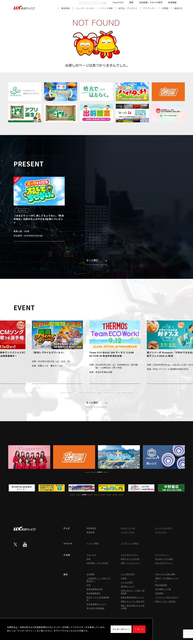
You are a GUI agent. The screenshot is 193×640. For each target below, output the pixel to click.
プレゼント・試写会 (130, 543)
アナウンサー (149, 8)
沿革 (89, 585)
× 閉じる (139, 629)
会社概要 (91, 574)
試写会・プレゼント (127, 8)
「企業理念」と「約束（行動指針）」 (98, 579)
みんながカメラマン (130, 554)
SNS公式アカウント (164, 563)
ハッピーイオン (128, 532)
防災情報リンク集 (163, 589)
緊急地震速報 (161, 585)
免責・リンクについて (131, 563)
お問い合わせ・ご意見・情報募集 (133, 592)
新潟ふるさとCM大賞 (130, 559)
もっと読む (92, 260)
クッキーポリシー (121, 629)
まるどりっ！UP (128, 528)
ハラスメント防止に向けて (167, 597)
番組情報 (65, 8)
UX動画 (165, 8)
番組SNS (178, 8)
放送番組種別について (96, 604)
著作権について (128, 586)
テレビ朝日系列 (128, 574)
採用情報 (172, 2)
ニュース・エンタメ (84, 8)
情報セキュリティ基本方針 (132, 601)
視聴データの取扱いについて (167, 579)
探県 (131, 2)
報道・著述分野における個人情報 (133, 606)
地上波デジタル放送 (164, 559)
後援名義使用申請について (133, 597)
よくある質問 (127, 582)
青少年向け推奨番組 (95, 608)
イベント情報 (106, 8)
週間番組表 (91, 528)
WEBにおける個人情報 (165, 574)
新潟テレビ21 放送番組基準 (98, 598)
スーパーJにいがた (163, 528)
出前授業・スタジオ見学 (150, 2)
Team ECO (118, 2)
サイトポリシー (162, 554)
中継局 (124, 578)
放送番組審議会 (93, 593)
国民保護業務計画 (94, 589)
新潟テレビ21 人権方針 (165, 601)
